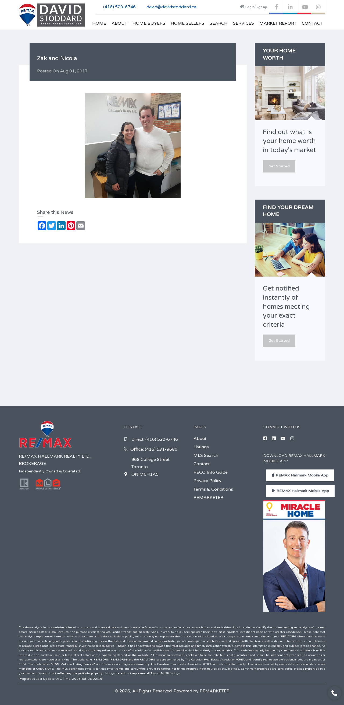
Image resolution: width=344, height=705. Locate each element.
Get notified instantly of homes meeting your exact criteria (286, 306)
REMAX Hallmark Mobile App (301, 475)
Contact (312, 23)
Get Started (279, 166)
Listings (201, 447)
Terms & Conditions (213, 489)
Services (243, 23)
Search (219, 23)
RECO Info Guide (211, 472)
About (119, 23)
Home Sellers (187, 23)
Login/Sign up (256, 7)
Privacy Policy (207, 480)
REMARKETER (208, 497)
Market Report (277, 23)
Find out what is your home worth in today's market (289, 141)
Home (99, 23)
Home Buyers (148, 23)
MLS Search (206, 455)
